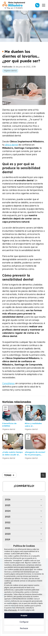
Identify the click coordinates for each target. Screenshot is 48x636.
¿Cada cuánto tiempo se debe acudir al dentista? (12, 453)
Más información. (10, 610)
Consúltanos (8, 383)
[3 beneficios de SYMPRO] (12, 413)
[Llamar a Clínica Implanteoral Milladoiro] (37, 5)
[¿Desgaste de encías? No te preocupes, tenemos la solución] (35, 441)
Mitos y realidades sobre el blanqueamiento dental (33, 424)
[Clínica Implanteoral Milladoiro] (13, 5)
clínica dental (11, 144)
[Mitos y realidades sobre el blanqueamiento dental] (35, 413)
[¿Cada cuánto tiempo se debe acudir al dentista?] (12, 441)
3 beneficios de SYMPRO (9, 424)
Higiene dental (10, 70)
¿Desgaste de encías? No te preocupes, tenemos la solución (35, 453)
